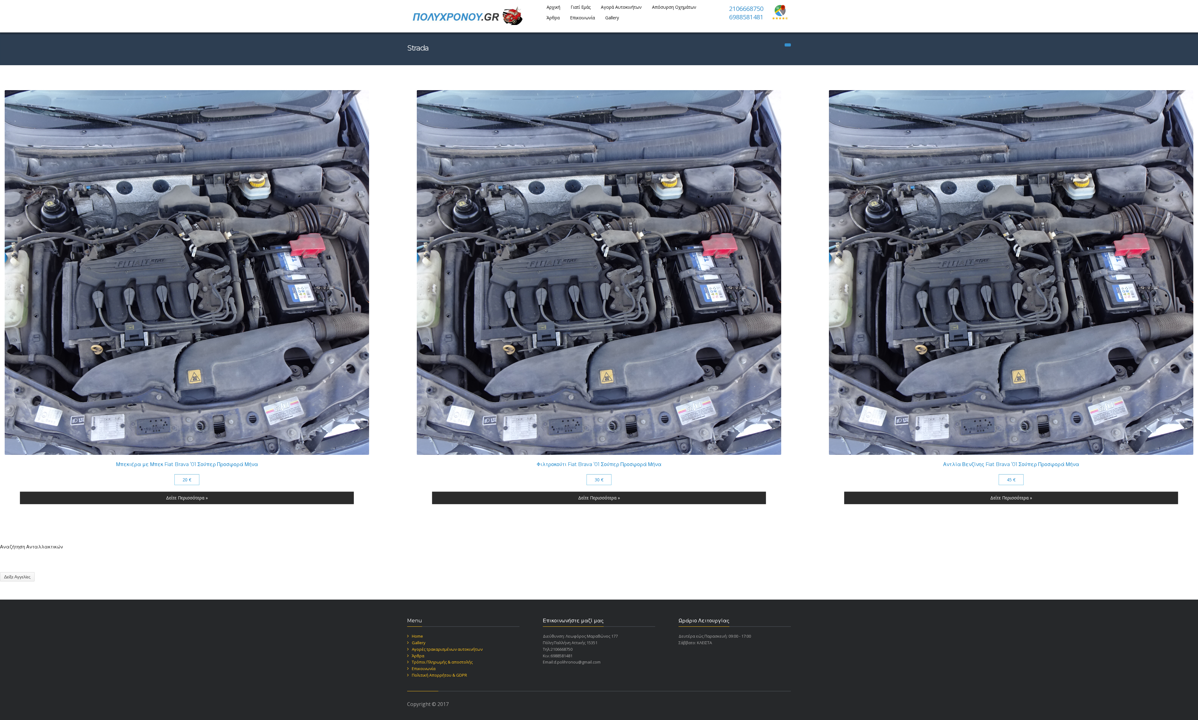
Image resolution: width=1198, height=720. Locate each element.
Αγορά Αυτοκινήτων (621, 7)
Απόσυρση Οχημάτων (674, 7)
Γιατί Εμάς (581, 7)
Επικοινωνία (582, 18)
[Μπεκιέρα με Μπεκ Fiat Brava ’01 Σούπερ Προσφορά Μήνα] (187, 272)
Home (417, 636)
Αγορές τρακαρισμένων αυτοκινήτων (447, 649)
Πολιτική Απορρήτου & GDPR (439, 675)
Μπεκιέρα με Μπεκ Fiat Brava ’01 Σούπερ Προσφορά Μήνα (187, 464)
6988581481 (746, 17)
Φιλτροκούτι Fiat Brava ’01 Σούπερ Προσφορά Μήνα (599, 464)
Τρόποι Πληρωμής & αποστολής (442, 662)
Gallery (612, 18)
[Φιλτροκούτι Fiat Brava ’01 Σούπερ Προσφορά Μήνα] (599, 272)
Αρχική (553, 7)
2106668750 (746, 8)
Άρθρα (553, 18)
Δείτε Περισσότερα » (187, 498)
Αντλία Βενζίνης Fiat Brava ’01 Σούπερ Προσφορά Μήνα (1011, 464)
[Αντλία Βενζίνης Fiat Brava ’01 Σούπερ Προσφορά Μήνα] (1011, 272)
